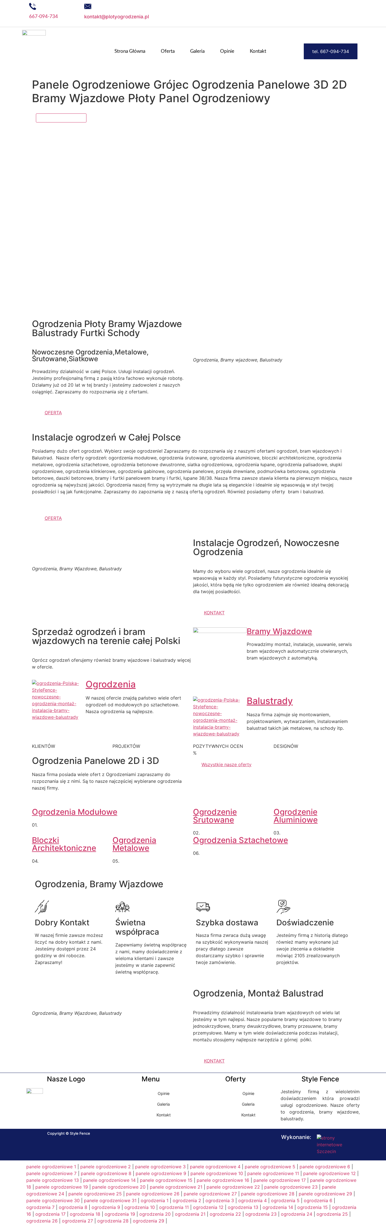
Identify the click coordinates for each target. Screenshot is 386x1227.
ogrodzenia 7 (40, 1207)
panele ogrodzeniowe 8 (106, 1173)
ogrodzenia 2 (187, 1200)
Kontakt (258, 51)
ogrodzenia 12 (208, 1207)
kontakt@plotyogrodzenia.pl (116, 16)
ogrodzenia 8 (73, 1207)
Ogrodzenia (111, 684)
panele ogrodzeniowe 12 (329, 1173)
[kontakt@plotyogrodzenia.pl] (87, 6)
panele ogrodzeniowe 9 (161, 1173)
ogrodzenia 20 (155, 1214)
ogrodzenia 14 (278, 1207)
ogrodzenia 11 (174, 1207)
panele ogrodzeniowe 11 (273, 1173)
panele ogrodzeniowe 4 (215, 1166)
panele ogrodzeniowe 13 (52, 1180)
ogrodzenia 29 (148, 1221)
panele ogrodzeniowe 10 (216, 1173)
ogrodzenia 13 (243, 1207)
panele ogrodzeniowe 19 (61, 1187)
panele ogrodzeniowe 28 (267, 1194)
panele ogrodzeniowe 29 (325, 1194)
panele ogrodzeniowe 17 (279, 1180)
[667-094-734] (32, 6)
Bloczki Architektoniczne (64, 844)
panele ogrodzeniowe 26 (152, 1194)
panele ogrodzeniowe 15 (166, 1180)
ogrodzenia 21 (190, 1214)
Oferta (168, 51)
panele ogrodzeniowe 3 (160, 1166)
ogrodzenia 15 (312, 1207)
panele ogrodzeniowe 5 (270, 1166)
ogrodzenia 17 (50, 1214)
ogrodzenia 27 (77, 1221)
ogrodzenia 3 (219, 1200)
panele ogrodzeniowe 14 (109, 1180)
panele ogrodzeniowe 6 (325, 1166)
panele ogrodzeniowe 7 (51, 1173)
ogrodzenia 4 (252, 1200)
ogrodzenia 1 (154, 1200)
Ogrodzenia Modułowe (74, 812)
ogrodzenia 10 (139, 1207)
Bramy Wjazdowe (279, 631)
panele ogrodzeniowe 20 (119, 1187)
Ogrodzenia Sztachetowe (240, 840)
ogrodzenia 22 (225, 1214)
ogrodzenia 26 (42, 1221)
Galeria (197, 51)
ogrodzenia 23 (261, 1214)
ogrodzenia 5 (285, 1200)
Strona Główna (129, 51)
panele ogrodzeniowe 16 (223, 1180)
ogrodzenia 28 (113, 1221)
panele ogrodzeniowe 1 (51, 1166)
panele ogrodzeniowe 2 (105, 1166)
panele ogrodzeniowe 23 (291, 1187)
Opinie (227, 51)
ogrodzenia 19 (120, 1214)
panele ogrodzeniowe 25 (95, 1194)
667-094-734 (43, 16)
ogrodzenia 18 (85, 1214)
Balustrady (270, 700)
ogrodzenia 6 (318, 1200)
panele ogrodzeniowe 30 (53, 1200)
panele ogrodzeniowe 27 (210, 1194)
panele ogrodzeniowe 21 (176, 1187)
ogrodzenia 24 (296, 1214)
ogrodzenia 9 (106, 1207)
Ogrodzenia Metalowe (134, 844)
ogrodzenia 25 (332, 1214)
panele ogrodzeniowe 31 (110, 1200)
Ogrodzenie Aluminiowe (296, 816)
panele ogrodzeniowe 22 (233, 1187)
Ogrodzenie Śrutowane (215, 816)
